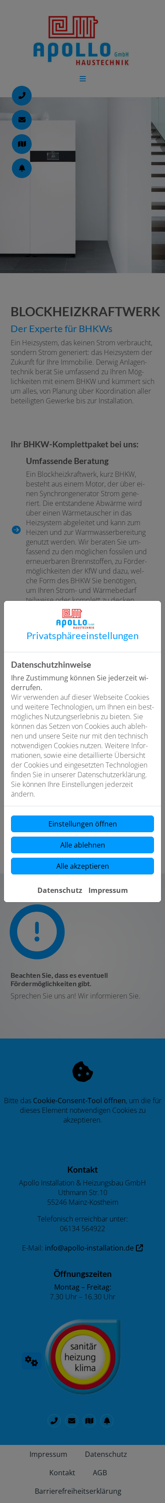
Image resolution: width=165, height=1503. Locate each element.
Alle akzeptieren (82, 866)
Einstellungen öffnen (82, 824)
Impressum (108, 890)
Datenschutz (59, 890)
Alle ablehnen (82, 845)
